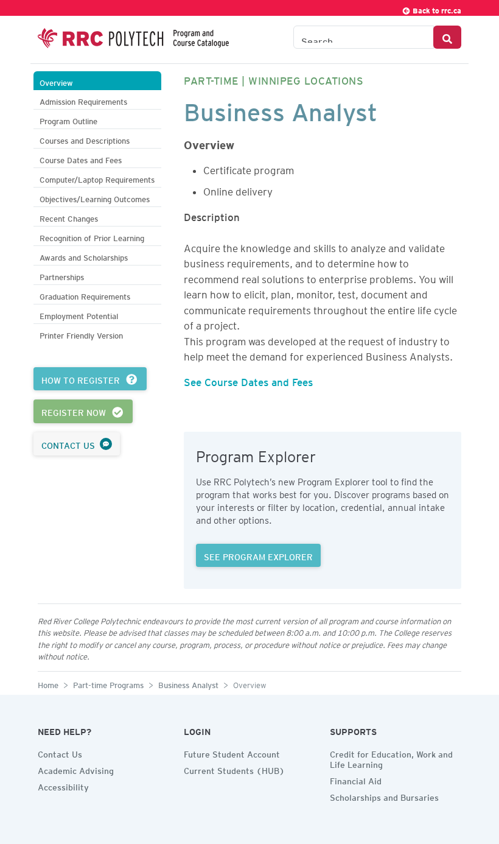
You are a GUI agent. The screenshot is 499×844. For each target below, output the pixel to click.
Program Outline (68, 119)
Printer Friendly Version (81, 334)
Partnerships (62, 275)
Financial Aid (356, 779)
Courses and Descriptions (85, 139)
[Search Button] (447, 37)
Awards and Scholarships (84, 256)
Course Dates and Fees (81, 158)
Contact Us (60, 753)
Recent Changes (69, 217)
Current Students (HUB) (234, 769)
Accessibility (63, 785)
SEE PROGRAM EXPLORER (258, 555)
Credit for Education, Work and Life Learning (391, 758)
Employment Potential (79, 314)
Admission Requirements (83, 100)
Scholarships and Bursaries (384, 796)
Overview (56, 81)
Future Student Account (232, 753)
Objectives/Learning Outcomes (95, 197)
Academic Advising (76, 769)
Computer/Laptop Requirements (97, 178)
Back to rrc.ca (436, 9)
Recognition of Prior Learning (92, 236)
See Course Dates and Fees (248, 380)
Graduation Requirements (85, 295)
